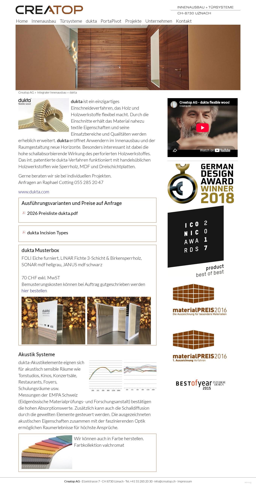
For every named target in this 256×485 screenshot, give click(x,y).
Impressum (184, 481)
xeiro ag (248, 482)
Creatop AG (26, 92)
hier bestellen (34, 290)
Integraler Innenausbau (51, 92)
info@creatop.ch (165, 481)
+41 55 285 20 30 (141, 481)
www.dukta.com (33, 191)
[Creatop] (49, 10)
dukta (73, 92)
